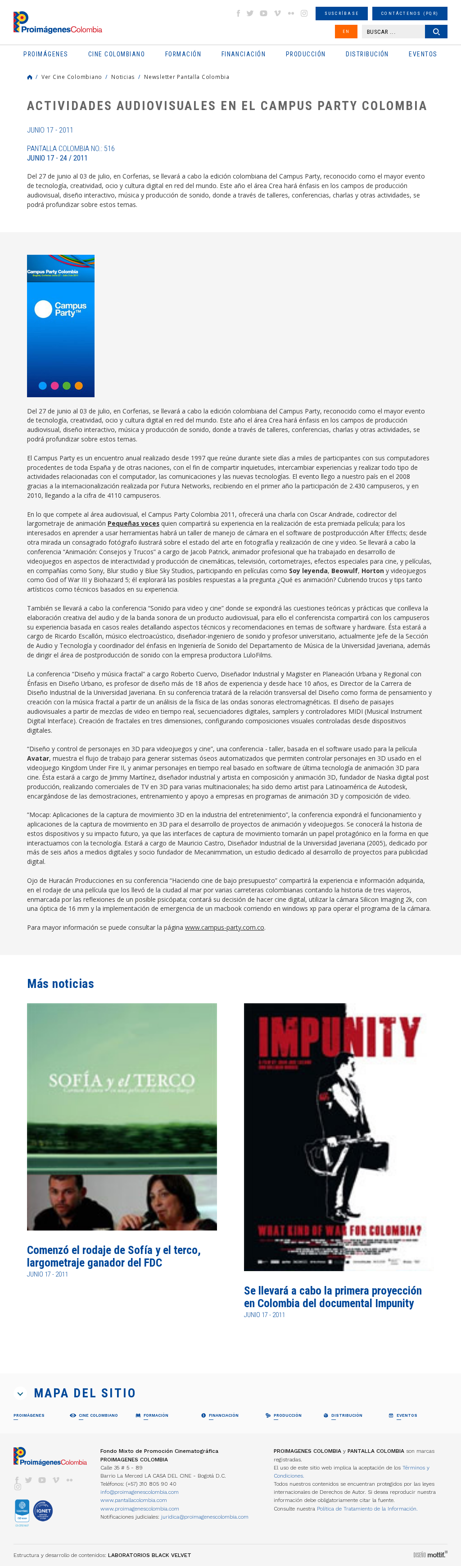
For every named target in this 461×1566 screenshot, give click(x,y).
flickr (290, 13)
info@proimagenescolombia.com (139, 1492)
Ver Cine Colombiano (71, 76)
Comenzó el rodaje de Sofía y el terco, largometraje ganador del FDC (114, 1256)
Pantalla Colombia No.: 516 (71, 153)
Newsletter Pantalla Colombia (187, 76)
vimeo (277, 13)
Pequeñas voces (133, 523)
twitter (250, 13)
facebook (238, 13)
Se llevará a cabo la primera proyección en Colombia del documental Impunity (333, 1297)
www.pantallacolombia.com (133, 1500)
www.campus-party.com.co (224, 927)
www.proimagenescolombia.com (139, 1509)
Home (29, 77)
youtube (263, 13)
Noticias (123, 76)
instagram (304, 13)
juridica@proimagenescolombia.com (205, 1517)
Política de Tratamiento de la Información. (367, 1509)
